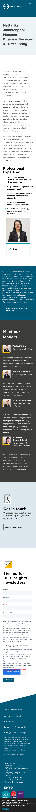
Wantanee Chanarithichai (19, 438)
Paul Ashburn (19, 346)
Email (15, 249)
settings (22, 805)
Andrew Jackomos (21, 371)
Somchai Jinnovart (21, 400)
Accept (6, 809)
